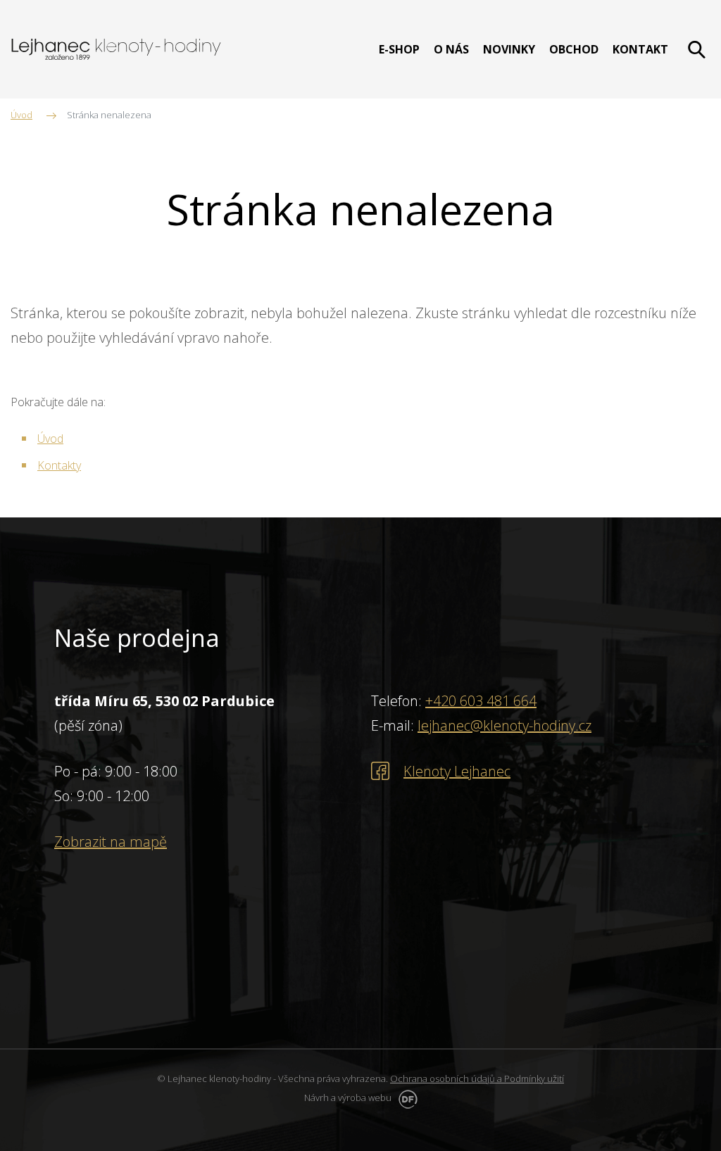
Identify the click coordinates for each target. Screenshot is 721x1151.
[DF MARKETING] (406, 1097)
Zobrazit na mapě (110, 841)
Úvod (50, 438)
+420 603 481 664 (481, 700)
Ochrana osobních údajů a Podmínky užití (477, 1078)
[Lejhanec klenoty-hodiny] (116, 49)
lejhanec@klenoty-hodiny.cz (504, 725)
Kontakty (59, 465)
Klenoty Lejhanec (456, 771)
